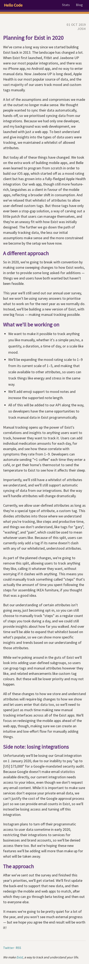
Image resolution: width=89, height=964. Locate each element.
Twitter (8, 948)
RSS (18, 948)
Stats (66, 5)
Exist (19, 957)
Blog (79, 5)
